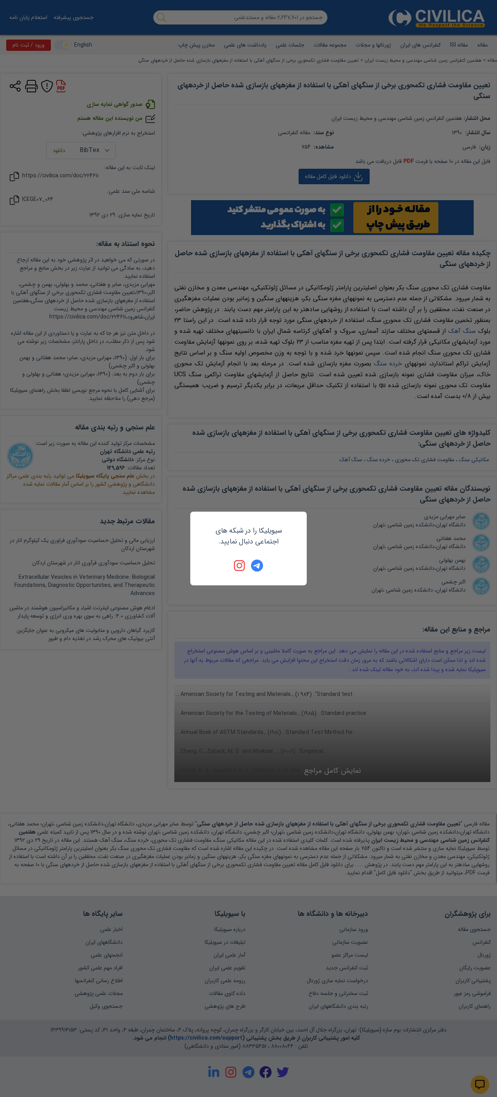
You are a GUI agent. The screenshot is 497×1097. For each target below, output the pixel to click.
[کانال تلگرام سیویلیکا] (257, 565)
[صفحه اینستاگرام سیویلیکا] (240, 565)
